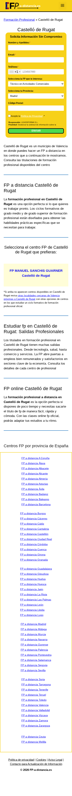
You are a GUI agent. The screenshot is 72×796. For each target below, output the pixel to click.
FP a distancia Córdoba (34, 544)
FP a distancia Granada (34, 559)
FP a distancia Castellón (34, 534)
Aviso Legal (55, 759)
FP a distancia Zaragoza (35, 725)
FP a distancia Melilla (33, 741)
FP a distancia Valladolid (35, 710)
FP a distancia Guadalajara (36, 568)
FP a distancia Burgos (33, 513)
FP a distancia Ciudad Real (36, 539)
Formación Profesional (19, 19)
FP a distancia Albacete (35, 468)
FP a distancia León (31, 604)
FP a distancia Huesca (33, 584)
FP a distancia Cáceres (33, 518)
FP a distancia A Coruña (35, 458)
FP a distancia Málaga (34, 629)
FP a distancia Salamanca (36, 660)
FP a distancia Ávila (32, 488)
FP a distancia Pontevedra (36, 654)
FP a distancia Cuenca (33, 549)
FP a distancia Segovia (34, 665)
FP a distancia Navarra (34, 639)
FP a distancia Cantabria (34, 528)
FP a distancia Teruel (33, 694)
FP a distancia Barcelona (36, 504)
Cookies (41, 759)
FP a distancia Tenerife (34, 689)
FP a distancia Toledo (34, 699)
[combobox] (14, 71)
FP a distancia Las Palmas (35, 599)
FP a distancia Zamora (34, 720)
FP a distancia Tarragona (36, 684)
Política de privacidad (21, 759)
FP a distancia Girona (32, 554)
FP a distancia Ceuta (33, 736)
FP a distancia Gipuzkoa (34, 573)
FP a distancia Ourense (34, 644)
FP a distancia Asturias (34, 483)
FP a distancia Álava (33, 463)
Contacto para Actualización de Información (36, 763)
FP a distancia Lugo (31, 615)
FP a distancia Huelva (33, 579)
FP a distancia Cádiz (32, 523)
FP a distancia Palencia (34, 649)
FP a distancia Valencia (35, 705)
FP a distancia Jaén (31, 589)
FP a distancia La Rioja (33, 594)
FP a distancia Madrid (33, 624)
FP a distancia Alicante (34, 473)
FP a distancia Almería (34, 478)
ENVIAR (36, 130)
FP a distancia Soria (33, 679)
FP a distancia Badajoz (34, 494)
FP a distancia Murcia (33, 634)
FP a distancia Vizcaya (34, 715)
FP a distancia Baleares (35, 499)
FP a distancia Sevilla (33, 670)
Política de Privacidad (32, 116)
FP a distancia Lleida (32, 609)
